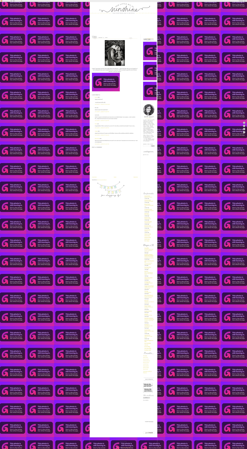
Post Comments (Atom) (101, 179)
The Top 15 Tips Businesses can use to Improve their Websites (149, 320)
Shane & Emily (146, 365)
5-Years (94, 36)
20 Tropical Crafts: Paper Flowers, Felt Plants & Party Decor (148, 250)
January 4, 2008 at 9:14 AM (102, 135)
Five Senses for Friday (148, 315)
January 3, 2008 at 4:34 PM (102, 111)
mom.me (146, 345)
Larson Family (147, 196)
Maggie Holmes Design (149, 286)
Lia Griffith (146, 248)
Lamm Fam (146, 213)
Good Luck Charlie (147, 218)
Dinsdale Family (147, 225)
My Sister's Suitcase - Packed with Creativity (148, 255)
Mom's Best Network (148, 295)
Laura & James (146, 359)
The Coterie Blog (147, 348)
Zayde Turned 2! (147, 222)
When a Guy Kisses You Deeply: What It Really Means (148, 273)
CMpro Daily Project (148, 277)
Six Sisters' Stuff (147, 350)
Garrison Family (147, 200)
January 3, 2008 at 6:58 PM (102, 127)
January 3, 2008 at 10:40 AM (102, 104)
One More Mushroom (148, 318)
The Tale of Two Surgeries (149, 210)
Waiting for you (147, 278)
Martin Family (147, 217)
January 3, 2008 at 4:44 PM (102, 120)
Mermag (146, 291)
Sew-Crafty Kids (147, 343)
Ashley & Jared (146, 367)
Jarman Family (147, 230)
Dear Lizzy (146, 300)
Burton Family (147, 204)
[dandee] (146, 314)
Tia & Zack (145, 355)
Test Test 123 (146, 268)
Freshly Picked (147, 330)
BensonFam (97, 138)
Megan (96, 131)
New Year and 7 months (148, 201)
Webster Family (147, 234)
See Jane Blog (147, 346)
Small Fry (146, 271)
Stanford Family (147, 237)
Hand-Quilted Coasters (148, 283)
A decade (146, 231)
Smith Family (147, 239)
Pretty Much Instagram (148, 227)
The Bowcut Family (148, 209)
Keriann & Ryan (146, 362)
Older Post (136, 177)
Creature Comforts (148, 311)
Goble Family (147, 235)
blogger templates (119, 447)
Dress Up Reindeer (147, 292)
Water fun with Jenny (148, 197)
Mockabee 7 (146, 324)
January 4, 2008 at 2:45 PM (102, 144)
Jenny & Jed (145, 369)
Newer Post (94, 177)
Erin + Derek (146, 241)
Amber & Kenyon (146, 360)
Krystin (96, 97)
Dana (96, 123)
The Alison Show (147, 267)
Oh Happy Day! (147, 281)
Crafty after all (147, 335)
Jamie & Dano (145, 364)
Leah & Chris (145, 357)
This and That (146, 214)
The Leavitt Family (148, 221)
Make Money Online (127, 447)
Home (115, 177)
